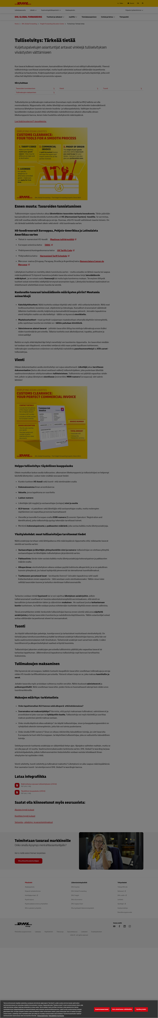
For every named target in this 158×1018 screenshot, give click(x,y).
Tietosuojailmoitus (42, 1016)
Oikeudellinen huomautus (56, 1016)
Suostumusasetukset (101, 1009)
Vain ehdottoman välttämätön (122, 1009)
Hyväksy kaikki (141, 1009)
